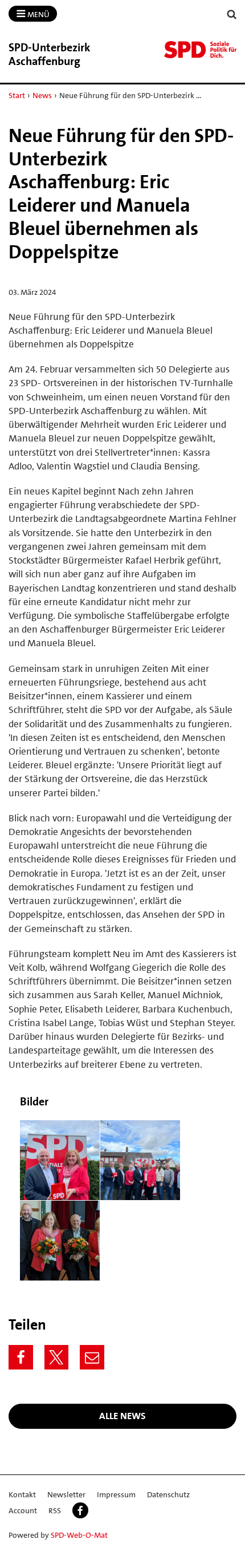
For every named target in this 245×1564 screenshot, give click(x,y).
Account (23, 1510)
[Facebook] (21, 1357)
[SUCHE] (232, 14)
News (42, 95)
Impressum (116, 1494)
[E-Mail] (92, 1357)
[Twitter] (56, 1357)
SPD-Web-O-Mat (79, 1535)
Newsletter (66, 1494)
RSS (54, 1510)
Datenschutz (168, 1494)
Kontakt (22, 1494)
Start (17, 95)
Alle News (122, 1415)
